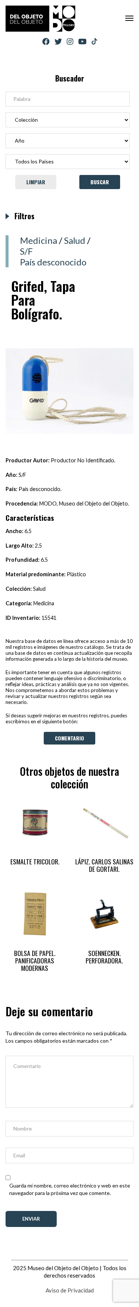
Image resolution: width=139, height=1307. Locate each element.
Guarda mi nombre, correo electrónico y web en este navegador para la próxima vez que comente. (69, 1189)
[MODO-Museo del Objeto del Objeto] (40, 18)
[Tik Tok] (94, 42)
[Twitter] (58, 41)
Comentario (69, 738)
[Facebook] (46, 41)
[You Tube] (82, 41)
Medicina (38, 240)
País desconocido (53, 261)
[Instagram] (70, 41)
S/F (26, 251)
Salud (74, 240)
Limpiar (35, 182)
